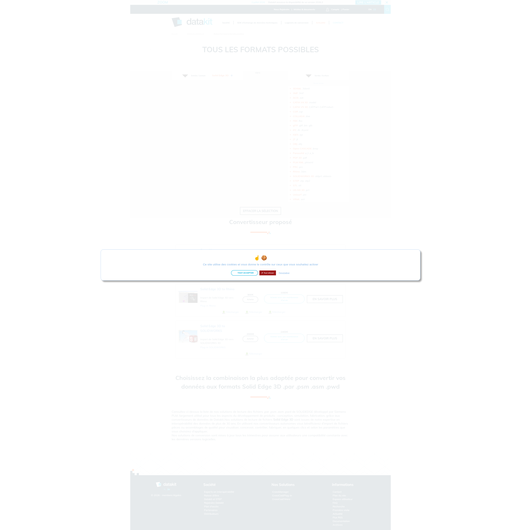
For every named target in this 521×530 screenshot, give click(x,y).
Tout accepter (245, 273)
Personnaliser (284, 273)
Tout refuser (268, 273)
